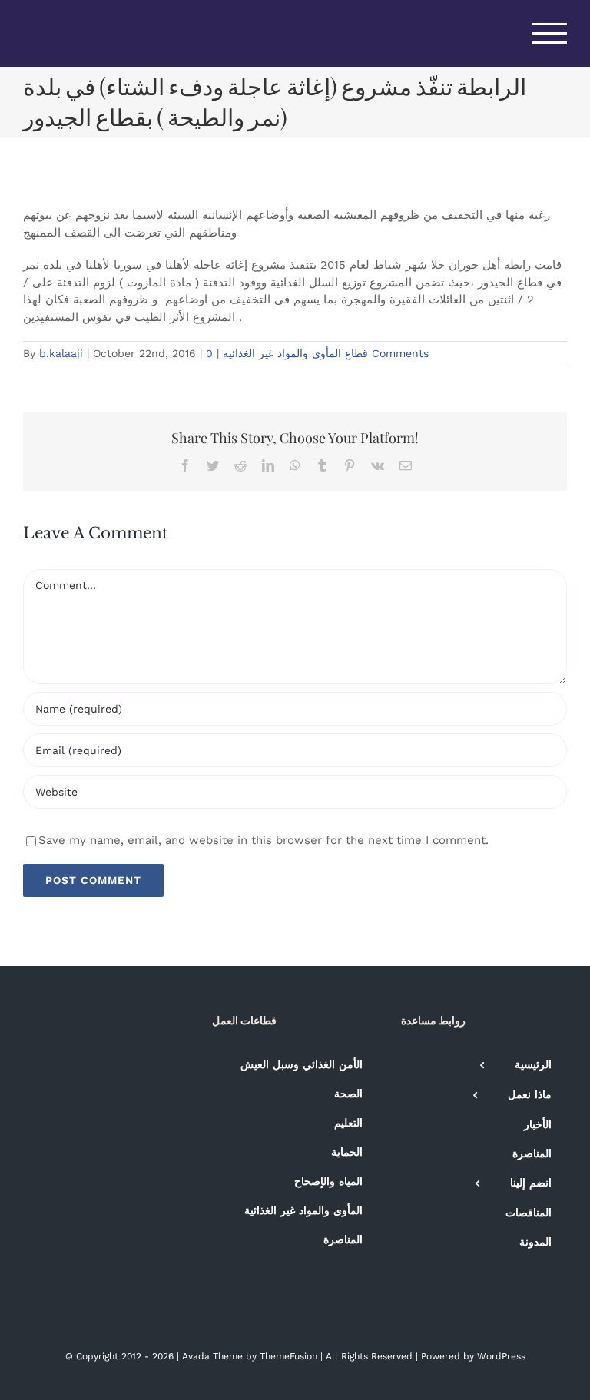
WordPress (501, 1356)
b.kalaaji (61, 353)
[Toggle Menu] (550, 33)
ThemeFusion (288, 1356)
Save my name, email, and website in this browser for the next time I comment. (263, 840)
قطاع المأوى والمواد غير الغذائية (295, 353)
